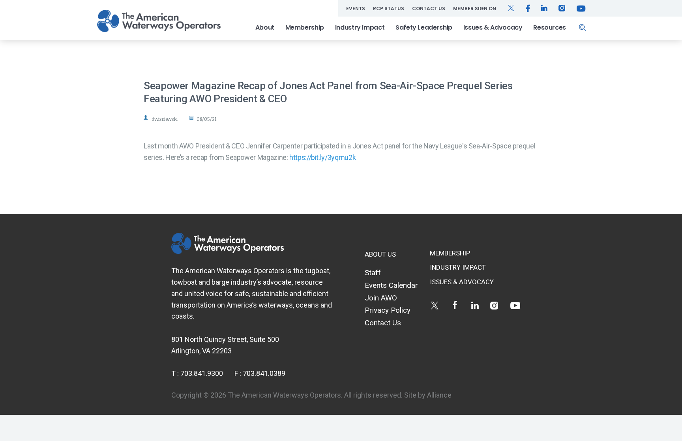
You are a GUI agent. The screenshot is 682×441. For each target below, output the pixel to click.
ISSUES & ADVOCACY (462, 282)
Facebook (455, 305)
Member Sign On (474, 8)
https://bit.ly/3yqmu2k (322, 157)
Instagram (495, 305)
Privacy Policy (387, 310)
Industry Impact (360, 27)
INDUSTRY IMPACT (458, 267)
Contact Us (428, 8)
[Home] (158, 21)
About (264, 27)
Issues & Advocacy (493, 27)
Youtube (515, 305)
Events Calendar (391, 285)
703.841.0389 (264, 373)
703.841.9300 (201, 373)
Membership (304, 27)
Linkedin (475, 305)
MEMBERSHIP (450, 253)
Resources (549, 27)
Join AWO (381, 297)
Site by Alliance (428, 395)
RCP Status (388, 8)
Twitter (435, 305)
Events (355, 8)
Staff (373, 272)
